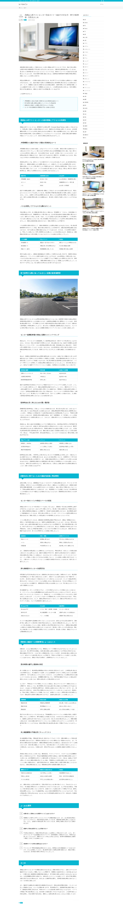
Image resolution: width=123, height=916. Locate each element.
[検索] (103, 1)
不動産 (85, 93)
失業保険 (86, 102)
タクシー (86, 75)
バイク (85, 84)
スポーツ (86, 67)
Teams (85, 28)
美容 (85, 123)
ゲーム (85, 58)
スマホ (85, 70)
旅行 (85, 105)
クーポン (86, 52)
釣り (85, 137)
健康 (85, 99)
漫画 (85, 111)
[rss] (101, 1)
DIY (85, 19)
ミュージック (87, 90)
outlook (86, 22)
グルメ (85, 55)
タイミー (86, 72)
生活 (85, 114)
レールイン (23, 4)
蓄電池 (85, 129)
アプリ (85, 43)
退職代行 (86, 134)
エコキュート (87, 49)
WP (85, 34)
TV (85, 31)
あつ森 (85, 37)
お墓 (85, 40)
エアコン (86, 46)
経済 (85, 120)
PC (85, 25)
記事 (25, 19)
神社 (85, 117)
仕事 (85, 96)
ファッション (87, 87)
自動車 (85, 126)
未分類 (85, 108)
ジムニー (86, 64)
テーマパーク (87, 81)
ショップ (86, 61)
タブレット (86, 78)
